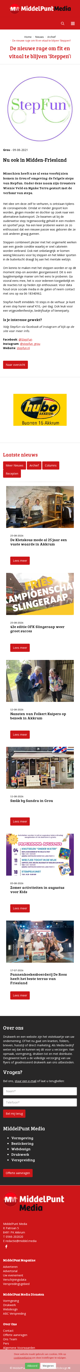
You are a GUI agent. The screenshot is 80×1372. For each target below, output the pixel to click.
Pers (6, 1343)
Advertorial (10, 1271)
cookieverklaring (23, 1358)
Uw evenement (13, 1275)
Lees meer (20, 561)
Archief (34, 465)
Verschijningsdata (14, 1279)
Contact (8, 1331)
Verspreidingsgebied (16, 1284)
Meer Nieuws (14, 465)
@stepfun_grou (30, 344)
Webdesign (10, 1309)
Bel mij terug (14, 1113)
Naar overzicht (15, 365)
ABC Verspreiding (14, 1313)
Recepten (12, 473)
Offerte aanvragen (18, 1173)
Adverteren (10, 1267)
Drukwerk (9, 1305)
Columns (51, 465)
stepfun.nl (23, 348)
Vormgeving (11, 1301)
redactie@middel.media (21, 1241)
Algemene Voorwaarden (19, 1348)
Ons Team (10, 1339)
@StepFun (25, 339)
